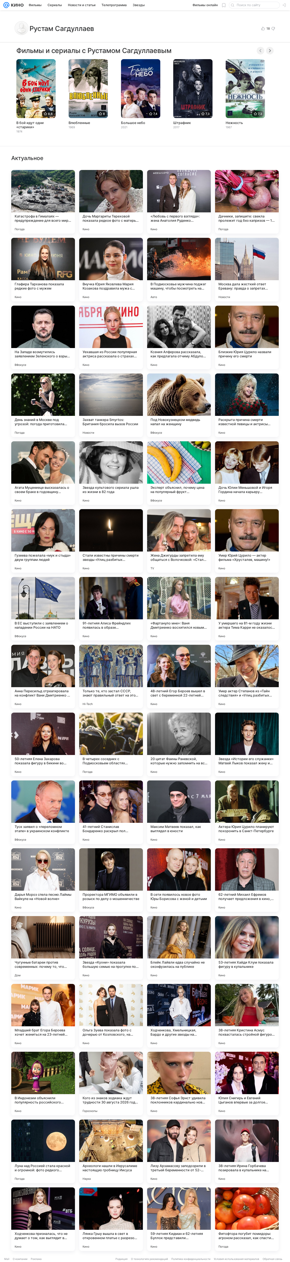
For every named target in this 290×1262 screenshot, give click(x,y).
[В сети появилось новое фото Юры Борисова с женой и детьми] (179, 880)
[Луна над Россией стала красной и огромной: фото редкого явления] (43, 1151)
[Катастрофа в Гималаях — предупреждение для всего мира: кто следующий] (43, 202)
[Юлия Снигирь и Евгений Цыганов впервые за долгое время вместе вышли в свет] (247, 1083)
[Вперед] (270, 50)
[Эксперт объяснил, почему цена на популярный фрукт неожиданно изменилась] (179, 473)
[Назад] (260, 50)
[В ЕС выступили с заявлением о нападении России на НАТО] (43, 609)
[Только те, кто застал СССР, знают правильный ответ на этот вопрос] (111, 676)
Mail (6, 1259)
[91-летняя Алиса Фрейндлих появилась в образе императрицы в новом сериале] (111, 609)
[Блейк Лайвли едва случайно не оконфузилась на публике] (179, 948)
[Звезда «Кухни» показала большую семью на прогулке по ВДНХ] (111, 948)
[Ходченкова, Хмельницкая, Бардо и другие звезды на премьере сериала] (179, 1015)
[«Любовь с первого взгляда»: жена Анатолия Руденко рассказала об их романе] (179, 202)
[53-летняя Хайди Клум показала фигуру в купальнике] (247, 948)
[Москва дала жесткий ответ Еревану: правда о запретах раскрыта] (247, 269)
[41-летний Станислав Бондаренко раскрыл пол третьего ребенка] (111, 812)
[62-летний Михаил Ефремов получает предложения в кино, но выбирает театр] (247, 880)
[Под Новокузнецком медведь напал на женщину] (179, 405)
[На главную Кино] (16, 5)
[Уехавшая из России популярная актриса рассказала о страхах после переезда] (111, 337)
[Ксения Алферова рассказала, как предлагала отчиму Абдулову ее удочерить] (179, 337)
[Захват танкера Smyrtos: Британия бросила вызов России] (111, 405)
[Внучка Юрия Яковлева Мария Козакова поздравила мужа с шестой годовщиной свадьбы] (111, 269)
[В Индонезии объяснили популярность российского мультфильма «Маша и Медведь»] (43, 1083)
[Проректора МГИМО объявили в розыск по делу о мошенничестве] (111, 880)
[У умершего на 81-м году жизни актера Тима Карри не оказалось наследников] (247, 609)
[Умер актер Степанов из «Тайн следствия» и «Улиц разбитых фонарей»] (247, 676)
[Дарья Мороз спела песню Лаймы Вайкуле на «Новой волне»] (43, 880)
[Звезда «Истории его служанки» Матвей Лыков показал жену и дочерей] (247, 744)
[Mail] (6, 5)
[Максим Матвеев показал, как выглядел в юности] (179, 812)
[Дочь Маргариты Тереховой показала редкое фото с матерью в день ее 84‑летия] (111, 202)
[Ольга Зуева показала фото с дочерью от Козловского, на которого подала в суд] (111, 1015)
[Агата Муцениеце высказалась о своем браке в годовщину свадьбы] (43, 473)
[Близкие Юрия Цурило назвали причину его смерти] (247, 337)
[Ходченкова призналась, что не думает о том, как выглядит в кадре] (43, 1219)
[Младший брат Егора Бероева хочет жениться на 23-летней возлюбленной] (43, 1015)
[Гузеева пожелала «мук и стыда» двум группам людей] (43, 541)
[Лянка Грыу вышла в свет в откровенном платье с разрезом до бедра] (111, 1219)
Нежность (234, 123)
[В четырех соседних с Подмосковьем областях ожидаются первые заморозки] (111, 744)
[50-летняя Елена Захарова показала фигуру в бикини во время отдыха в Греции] (43, 744)
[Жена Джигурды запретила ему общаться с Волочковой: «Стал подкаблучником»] (179, 541)
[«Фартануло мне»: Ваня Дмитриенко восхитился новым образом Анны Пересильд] (179, 609)
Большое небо (133, 123)
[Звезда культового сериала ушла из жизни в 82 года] (111, 473)
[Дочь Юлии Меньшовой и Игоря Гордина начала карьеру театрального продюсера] (247, 473)
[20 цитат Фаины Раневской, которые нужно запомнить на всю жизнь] (179, 744)
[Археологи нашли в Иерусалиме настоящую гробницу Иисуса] (111, 1151)
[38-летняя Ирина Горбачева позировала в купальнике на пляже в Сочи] (247, 1151)
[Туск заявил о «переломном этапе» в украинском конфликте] (43, 812)
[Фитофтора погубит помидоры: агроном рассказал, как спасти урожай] (247, 1219)
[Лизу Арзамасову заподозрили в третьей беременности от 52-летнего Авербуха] (179, 1151)
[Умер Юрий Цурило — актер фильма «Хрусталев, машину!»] (247, 541)
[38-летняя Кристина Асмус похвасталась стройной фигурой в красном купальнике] (247, 1015)
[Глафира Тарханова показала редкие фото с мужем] (43, 269)
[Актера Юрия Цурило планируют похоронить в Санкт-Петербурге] (247, 812)
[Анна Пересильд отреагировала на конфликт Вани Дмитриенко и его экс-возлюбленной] (43, 676)
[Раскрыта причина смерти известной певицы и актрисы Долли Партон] (247, 405)
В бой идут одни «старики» (30, 125)
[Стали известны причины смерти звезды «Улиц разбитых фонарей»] (111, 541)
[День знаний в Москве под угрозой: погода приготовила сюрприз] (43, 405)
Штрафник (182, 123)
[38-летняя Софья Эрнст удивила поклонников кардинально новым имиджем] (179, 1083)
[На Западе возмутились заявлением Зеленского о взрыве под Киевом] (43, 337)
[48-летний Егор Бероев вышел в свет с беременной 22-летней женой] (179, 676)
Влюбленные (79, 123)
